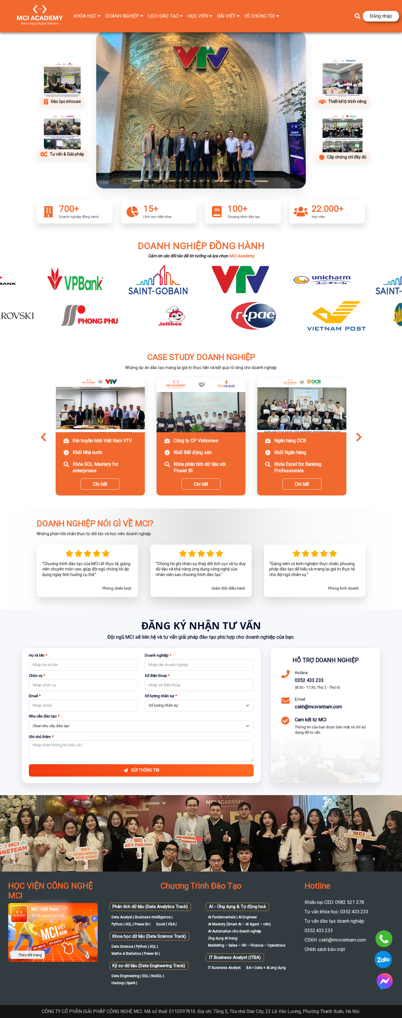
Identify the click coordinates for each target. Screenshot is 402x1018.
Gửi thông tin (145, 770)
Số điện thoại (157, 675)
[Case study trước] (43, 436)
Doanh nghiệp (158, 655)
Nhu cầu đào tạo (44, 716)
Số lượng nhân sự (161, 696)
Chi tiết (100, 484)
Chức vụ (37, 675)
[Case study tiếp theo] (358, 436)
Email (35, 696)
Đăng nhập (381, 16)
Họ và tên (38, 655)
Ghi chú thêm (41, 737)
